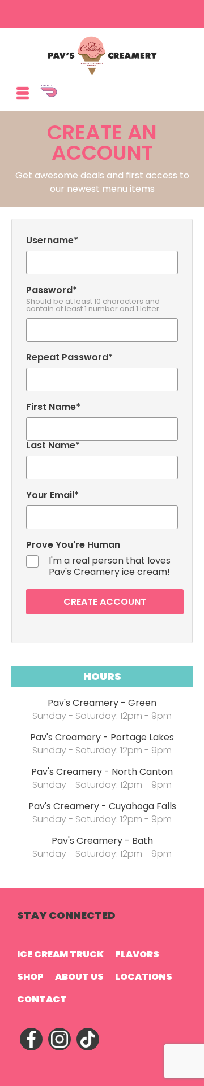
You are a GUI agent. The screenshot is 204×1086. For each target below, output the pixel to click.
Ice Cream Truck (60, 954)
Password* (93, 299)
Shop (30, 976)
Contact (42, 999)
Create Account (104, 601)
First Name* (53, 407)
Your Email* (52, 495)
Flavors (137, 954)
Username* (52, 240)
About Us (79, 976)
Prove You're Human (73, 544)
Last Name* (53, 445)
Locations (143, 976)
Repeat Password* (69, 357)
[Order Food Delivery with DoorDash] (113, 97)
